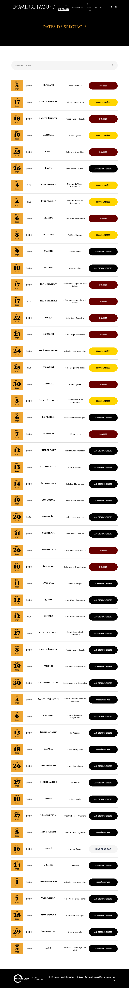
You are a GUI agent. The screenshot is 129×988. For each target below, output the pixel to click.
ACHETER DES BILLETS (103, 168)
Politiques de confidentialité (61, 977)
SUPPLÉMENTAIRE (103, 699)
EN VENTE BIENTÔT (103, 849)
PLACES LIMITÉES (103, 102)
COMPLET (103, 85)
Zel (114, 980)
